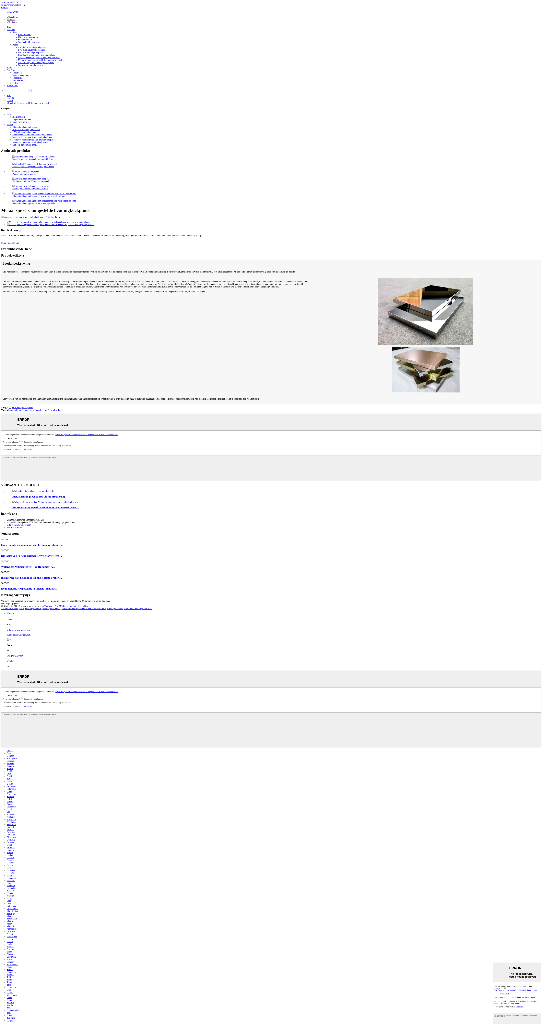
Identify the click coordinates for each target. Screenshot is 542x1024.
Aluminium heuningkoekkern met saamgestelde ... (34, 203)
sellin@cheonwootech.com (19, 525)
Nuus (9, 67)
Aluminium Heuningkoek (12, 608)
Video (15, 83)
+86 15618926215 (15, 656)
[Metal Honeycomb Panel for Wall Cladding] (33, 491)
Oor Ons (11, 70)
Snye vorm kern (25, 39)
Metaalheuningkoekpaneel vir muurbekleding (32, 159)
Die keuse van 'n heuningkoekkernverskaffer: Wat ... (31, 555)
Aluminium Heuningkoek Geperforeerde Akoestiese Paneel (37, 410)
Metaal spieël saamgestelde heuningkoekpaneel (39, 57)
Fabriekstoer (17, 80)
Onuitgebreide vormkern (29, 42)
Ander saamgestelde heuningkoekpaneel (36, 62)
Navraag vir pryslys (10, 603)
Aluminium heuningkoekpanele (138, 608)
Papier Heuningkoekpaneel (24, 174)
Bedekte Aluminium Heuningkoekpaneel (30, 181)
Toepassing (17, 78)
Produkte (11, 29)
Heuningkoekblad (115, 608)
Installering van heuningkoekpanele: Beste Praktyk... (32, 577)
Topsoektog (83, 606)
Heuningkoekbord (33, 608)
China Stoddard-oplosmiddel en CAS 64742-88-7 (84, 608)
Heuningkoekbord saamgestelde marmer (30, 188)
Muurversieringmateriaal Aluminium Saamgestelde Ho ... (45, 507)
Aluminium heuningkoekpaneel (32, 47)
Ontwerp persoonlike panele (30, 65)
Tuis (9, 27)
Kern (14, 32)
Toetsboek (17, 73)
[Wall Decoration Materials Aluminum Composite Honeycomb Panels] (45, 502)
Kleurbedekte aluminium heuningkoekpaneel (38, 55)
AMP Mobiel (60, 606)
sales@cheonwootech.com (18, 635)
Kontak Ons (12, 85)
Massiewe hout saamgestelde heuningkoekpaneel (40, 60)
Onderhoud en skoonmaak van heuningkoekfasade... (32, 544)
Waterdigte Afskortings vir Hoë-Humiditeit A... (28, 566)
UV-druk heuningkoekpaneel (31, 52)
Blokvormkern (24, 34)
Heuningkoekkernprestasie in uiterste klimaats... (29, 588)
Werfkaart (48, 606)
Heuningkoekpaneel (51, 608)
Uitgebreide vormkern (28, 37)
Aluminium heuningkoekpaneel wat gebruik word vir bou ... (39, 196)
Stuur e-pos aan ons (10, 243)
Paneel (15, 45)
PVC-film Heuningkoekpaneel (31, 50)
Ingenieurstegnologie (21, 75)
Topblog (72, 606)
